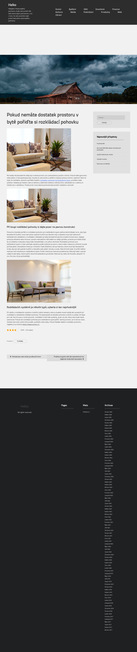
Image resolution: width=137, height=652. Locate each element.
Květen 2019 (108, 589)
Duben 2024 (108, 455)
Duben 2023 (108, 484)
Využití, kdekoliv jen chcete (105, 154)
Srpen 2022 (108, 503)
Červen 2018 (108, 611)
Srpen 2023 (108, 474)
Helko (12, 5)
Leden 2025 (108, 436)
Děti (86, 9)
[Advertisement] (68, 40)
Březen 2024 (108, 458)
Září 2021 (107, 528)
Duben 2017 (108, 627)
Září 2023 (107, 471)
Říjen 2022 (108, 498)
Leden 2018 (108, 614)
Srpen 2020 (108, 552)
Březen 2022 (108, 514)
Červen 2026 (108, 412)
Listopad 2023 (109, 466)
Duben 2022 (108, 511)
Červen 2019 (108, 587)
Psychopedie (101, 143)
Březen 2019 (108, 595)
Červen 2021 (108, 533)
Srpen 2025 (108, 417)
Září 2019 (107, 579)
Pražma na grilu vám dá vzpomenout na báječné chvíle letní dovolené (69, 358)
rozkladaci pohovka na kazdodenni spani (55, 180)
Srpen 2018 (108, 606)
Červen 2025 (108, 423)
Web (120, 12)
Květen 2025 (108, 425)
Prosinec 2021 (109, 522)
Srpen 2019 (108, 581)
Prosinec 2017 (109, 616)
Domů (58, 9)
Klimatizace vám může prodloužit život (26, 357)
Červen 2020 (108, 557)
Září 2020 (107, 549)
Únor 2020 (108, 565)
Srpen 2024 (108, 447)
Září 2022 (107, 501)
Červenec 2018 (109, 608)
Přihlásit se (86, 412)
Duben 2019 (108, 592)
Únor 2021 (108, 538)
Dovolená (100, 9)
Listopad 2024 (109, 441)
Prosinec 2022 (109, 493)
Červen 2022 (108, 506)
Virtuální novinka (102, 159)
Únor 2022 (108, 517)
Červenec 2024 (109, 449)
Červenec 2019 (109, 584)
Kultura (59, 12)
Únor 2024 (108, 460)
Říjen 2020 (108, 546)
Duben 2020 (108, 563)
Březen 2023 (108, 487)
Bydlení (72, 9)
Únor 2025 (108, 433)
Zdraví (58, 15)
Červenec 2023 (109, 476)
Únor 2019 (108, 597)
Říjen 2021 (108, 525)
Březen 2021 (108, 536)
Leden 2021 (108, 541)
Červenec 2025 (109, 420)
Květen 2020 (108, 560)
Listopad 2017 (109, 619)
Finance (116, 9)
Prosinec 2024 (109, 439)
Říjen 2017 (108, 622)
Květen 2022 (108, 509)
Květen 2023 (108, 482)
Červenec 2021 (109, 530)
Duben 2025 (108, 428)
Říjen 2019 (108, 576)
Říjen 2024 (108, 444)
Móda (73, 12)
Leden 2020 (108, 568)
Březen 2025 (108, 431)
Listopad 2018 (109, 603)
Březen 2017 (108, 630)
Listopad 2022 (109, 495)
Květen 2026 (108, 415)
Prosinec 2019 (109, 571)
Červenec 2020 (109, 555)
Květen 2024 (108, 452)
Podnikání (88, 12)
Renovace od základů (103, 164)
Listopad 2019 (109, 573)
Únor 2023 (108, 490)
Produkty (105, 12)
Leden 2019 (108, 600)
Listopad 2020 (109, 544)
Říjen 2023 (108, 468)
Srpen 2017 (108, 624)
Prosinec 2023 (109, 463)
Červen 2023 (108, 479)
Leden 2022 (108, 520)
